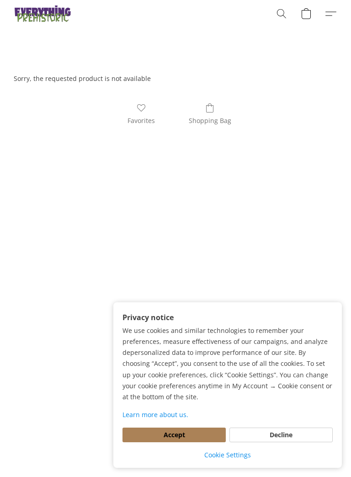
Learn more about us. (155, 414)
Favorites (141, 120)
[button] (43, 14)
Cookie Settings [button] (227, 454)
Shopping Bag (210, 120)
